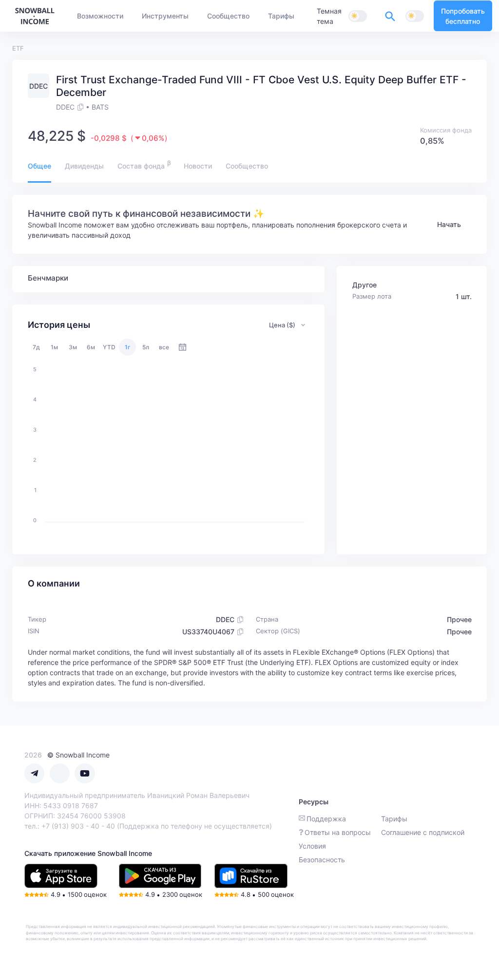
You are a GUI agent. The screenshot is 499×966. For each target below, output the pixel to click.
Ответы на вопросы (338, 832)
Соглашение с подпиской (422, 832)
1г (128, 347)
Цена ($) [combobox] (282, 325)
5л (145, 347)
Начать (449, 224)
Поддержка (326, 818)
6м (91, 347)
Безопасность (322, 859)
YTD (109, 347)
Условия (312, 846)
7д (36, 347)
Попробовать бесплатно (463, 16)
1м (54, 347)
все (164, 347)
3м (73, 347)
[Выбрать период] (182, 347)
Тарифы (394, 818)
